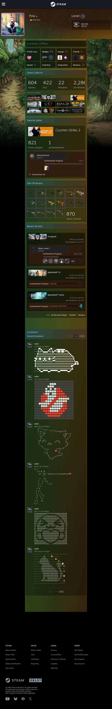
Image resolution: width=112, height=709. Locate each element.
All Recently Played (59, 315)
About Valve (36, 650)
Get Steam (78, 650)
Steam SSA (9, 654)
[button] (91, 16)
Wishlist (72, 315)
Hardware (35, 659)
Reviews (81, 315)
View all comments (35, 336)
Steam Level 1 (44, 248)
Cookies (54, 663)
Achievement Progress (53, 161)
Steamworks (10, 659)
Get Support (79, 659)
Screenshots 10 (38, 174)
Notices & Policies (58, 659)
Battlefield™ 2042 (56, 295)
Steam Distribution (13, 663)
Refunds (54, 668)
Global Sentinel (43, 155)
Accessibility (56, 654)
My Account (79, 663)
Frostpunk (52, 236)
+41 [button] (72, 261)
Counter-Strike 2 (67, 130)
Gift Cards (9, 668)
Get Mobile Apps (81, 654)
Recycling (35, 663)
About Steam (10, 650)
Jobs (33, 654)
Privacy (54, 650)
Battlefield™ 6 (54, 272)
